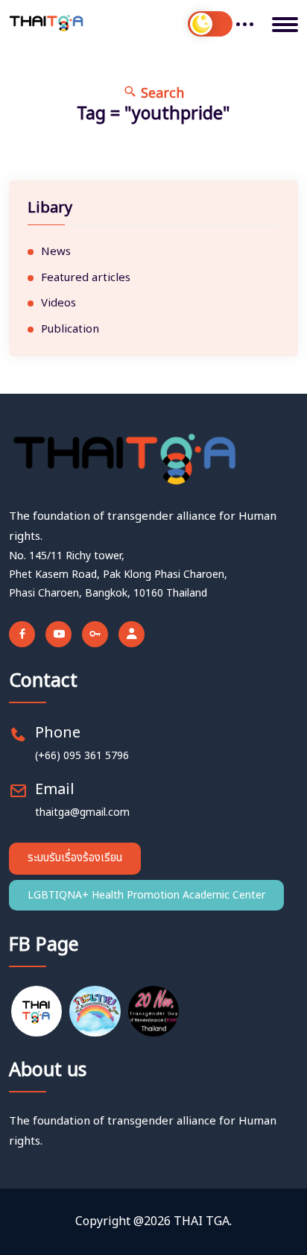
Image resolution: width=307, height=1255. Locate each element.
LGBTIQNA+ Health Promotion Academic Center (146, 895)
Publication (70, 329)
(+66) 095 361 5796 (82, 756)
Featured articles (85, 278)
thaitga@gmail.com (82, 812)
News (56, 252)
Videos (58, 303)
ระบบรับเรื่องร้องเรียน (75, 857)
